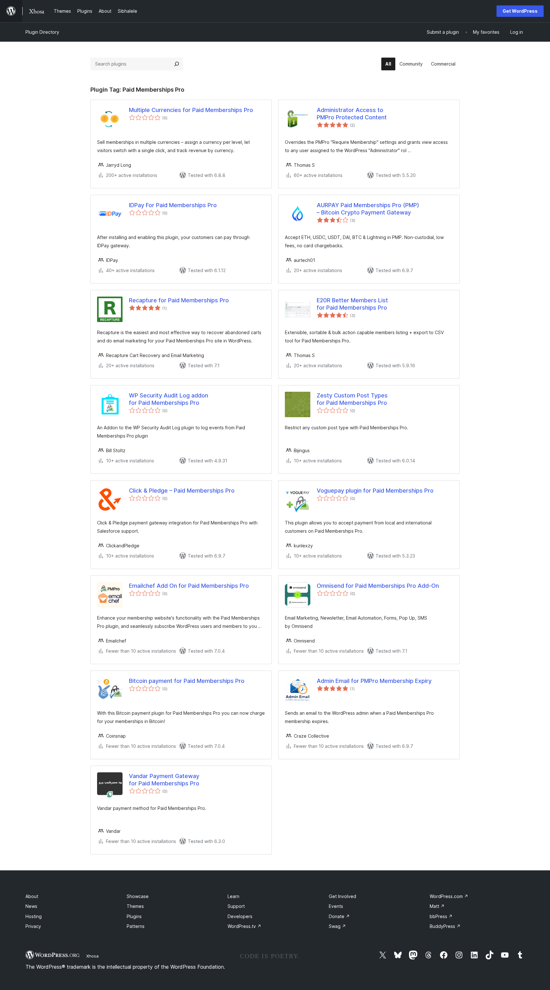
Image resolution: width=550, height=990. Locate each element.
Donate (339, 916)
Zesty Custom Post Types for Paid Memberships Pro (352, 399)
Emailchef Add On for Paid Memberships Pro (189, 585)
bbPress (441, 916)
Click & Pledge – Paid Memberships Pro (182, 490)
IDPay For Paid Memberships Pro (173, 205)
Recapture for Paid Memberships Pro (179, 300)
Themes (135, 906)
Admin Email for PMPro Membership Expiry (374, 681)
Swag (337, 926)
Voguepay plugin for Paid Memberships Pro (375, 490)
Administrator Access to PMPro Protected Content (352, 114)
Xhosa (92, 955)
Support (236, 906)
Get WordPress (520, 11)
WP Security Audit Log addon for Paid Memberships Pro (168, 399)
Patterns (136, 926)
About (31, 896)
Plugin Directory (42, 32)
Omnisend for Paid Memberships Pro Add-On (378, 585)
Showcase (138, 896)
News (31, 906)
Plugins (134, 916)
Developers (240, 916)
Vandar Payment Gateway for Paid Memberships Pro (164, 780)
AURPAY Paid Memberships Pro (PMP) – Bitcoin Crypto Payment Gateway (368, 209)
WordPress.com (449, 896)
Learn (233, 896)
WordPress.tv (244, 926)
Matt (437, 906)
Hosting (33, 916)
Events (336, 906)
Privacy (33, 926)
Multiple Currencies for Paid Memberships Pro (191, 110)
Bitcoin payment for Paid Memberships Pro (186, 681)
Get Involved (342, 896)
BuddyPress (445, 926)
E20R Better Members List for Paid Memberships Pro (352, 304)
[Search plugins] (176, 64)
